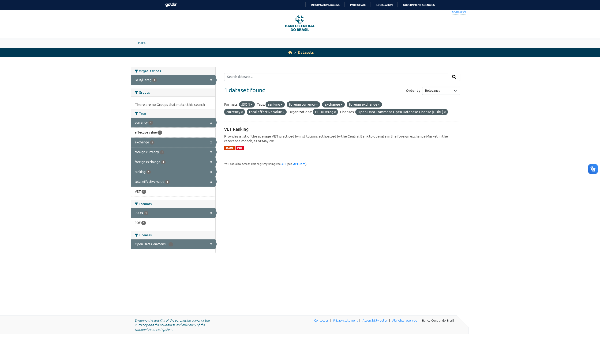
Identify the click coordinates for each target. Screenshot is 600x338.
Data (142, 43)
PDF (240, 147)
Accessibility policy (375, 320)
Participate (358, 5)
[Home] (290, 52)
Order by (413, 90)
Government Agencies (419, 5)
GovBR (171, 5)
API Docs (299, 163)
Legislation (384, 5)
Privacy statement (345, 320)
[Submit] (454, 77)
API (283, 163)
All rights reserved (404, 320)
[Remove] (251, 104)
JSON (229, 147)
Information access (325, 5)
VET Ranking (236, 129)
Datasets (306, 52)
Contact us (321, 320)
